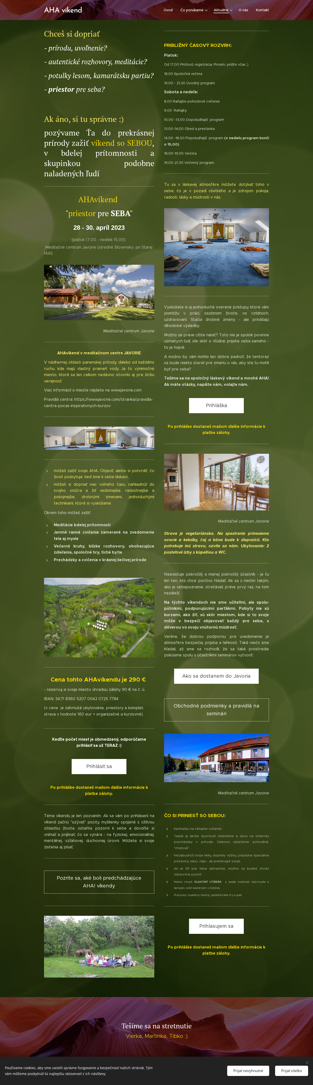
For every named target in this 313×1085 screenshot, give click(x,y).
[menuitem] (170, 10)
